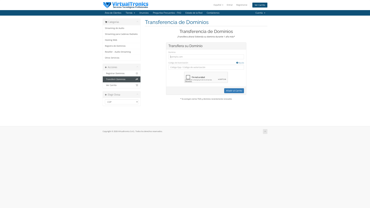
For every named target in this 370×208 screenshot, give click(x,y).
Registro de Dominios (115, 46)
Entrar (230, 4)
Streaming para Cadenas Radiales (121, 34)
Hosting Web (111, 40)
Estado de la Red (193, 13)
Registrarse (241, 4)
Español (218, 4)
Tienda (130, 13)
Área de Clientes (113, 13)
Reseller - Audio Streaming (118, 52)
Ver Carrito (260, 5)
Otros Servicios (112, 57)
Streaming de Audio (114, 28)
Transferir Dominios (115, 79)
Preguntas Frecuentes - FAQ (167, 13)
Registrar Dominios (115, 73)
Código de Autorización (206, 62)
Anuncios (144, 13)
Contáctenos (213, 13)
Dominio (172, 52)
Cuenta (259, 13)
